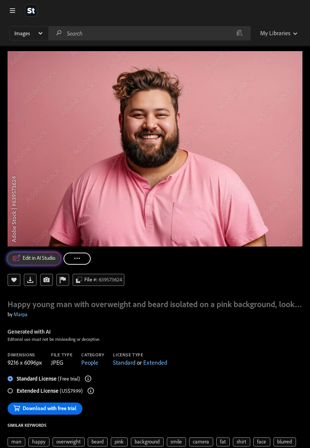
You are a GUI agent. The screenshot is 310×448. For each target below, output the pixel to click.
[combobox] (149, 33)
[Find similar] (239, 33)
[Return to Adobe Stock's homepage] (31, 11)
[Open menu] (12, 11)
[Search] (59, 33)
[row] (16, 441)
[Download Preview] (30, 280)
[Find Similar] (46, 280)
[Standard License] (88, 379)
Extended (155, 362)
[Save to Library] (14, 280)
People (89, 362)
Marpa (21, 314)
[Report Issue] (62, 280)
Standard (124, 362)
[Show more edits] (77, 259)
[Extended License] (90, 391)
